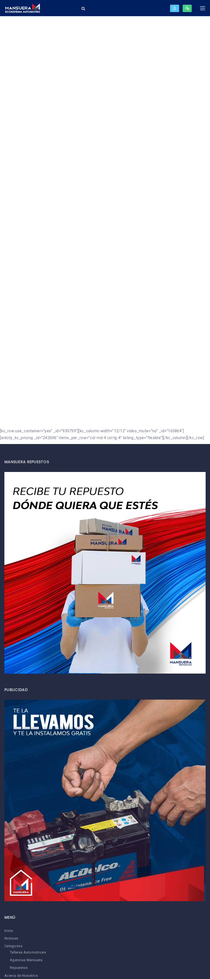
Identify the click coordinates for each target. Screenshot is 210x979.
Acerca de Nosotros (21, 976)
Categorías (13, 946)
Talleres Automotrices (28, 952)
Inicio (8, 931)
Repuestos (19, 968)
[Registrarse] (187, 8)
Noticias (11, 938)
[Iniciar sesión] (174, 8)
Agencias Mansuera (26, 960)
